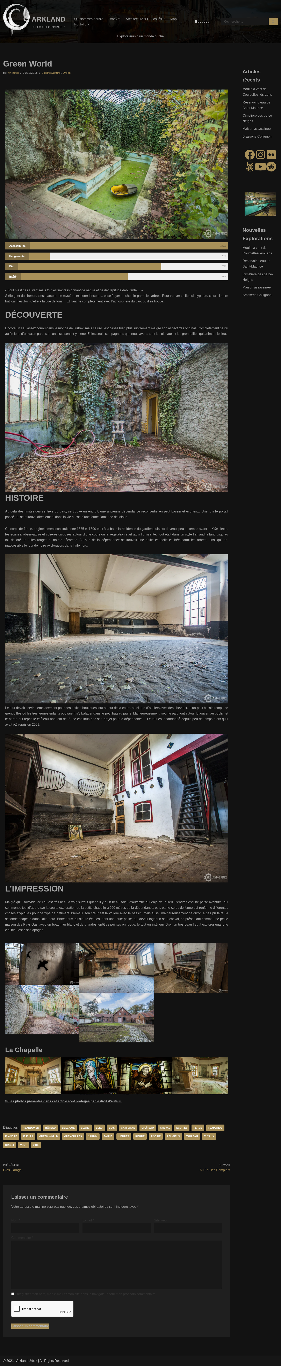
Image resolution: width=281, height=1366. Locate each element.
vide (36, 1145)
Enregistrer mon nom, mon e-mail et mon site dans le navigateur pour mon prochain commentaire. (85, 1294)
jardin (93, 1136)
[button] (119, 19)
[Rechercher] (273, 21)
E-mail (88, 1220)
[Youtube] (260, 166)
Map (173, 19)
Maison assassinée (257, 128)
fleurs (28, 1136)
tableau (192, 1136)
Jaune (108, 1136)
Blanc (85, 1127)
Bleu (99, 1127)
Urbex (67, 72)
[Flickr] (271, 154)
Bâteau (50, 1127)
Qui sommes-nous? (88, 19)
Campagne (128, 1127)
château (148, 1127)
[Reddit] (271, 166)
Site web (160, 1220)
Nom (15, 1220)
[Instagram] (260, 154)
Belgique (68, 1127)
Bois (112, 1127)
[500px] (250, 166)
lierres (123, 1136)
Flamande (215, 1127)
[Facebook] (250, 154)
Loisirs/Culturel (51, 72)
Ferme (198, 1127)
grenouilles (73, 1136)
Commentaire (22, 1238)
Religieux (173, 1136)
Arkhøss (13, 72)
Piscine (156, 1136)
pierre (140, 1136)
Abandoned (31, 1127)
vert (23, 1145)
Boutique (202, 21)
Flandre (11, 1136)
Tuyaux (209, 1136)
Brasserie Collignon (257, 136)
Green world (48, 1136)
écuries (181, 1127)
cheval (165, 1127)
